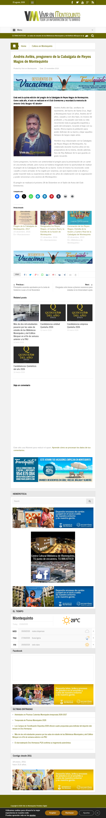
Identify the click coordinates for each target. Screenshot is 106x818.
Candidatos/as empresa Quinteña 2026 (77, 326)
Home (23, 46)
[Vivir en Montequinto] (53, 16)
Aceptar (52, 813)
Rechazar (69, 813)
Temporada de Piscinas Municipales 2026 (30, 720)
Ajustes (86, 813)
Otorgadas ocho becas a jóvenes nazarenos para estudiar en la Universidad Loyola (73, 287)
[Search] (89, 501)
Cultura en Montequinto (42, 46)
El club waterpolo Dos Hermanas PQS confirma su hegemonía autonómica (43, 743)
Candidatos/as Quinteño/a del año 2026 (25, 368)
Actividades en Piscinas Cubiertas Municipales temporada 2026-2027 (41, 714)
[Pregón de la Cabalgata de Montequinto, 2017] (26, 218)
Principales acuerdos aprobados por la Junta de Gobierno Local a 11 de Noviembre (32, 287)
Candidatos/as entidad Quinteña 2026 (50, 326)
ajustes (32, 815)
